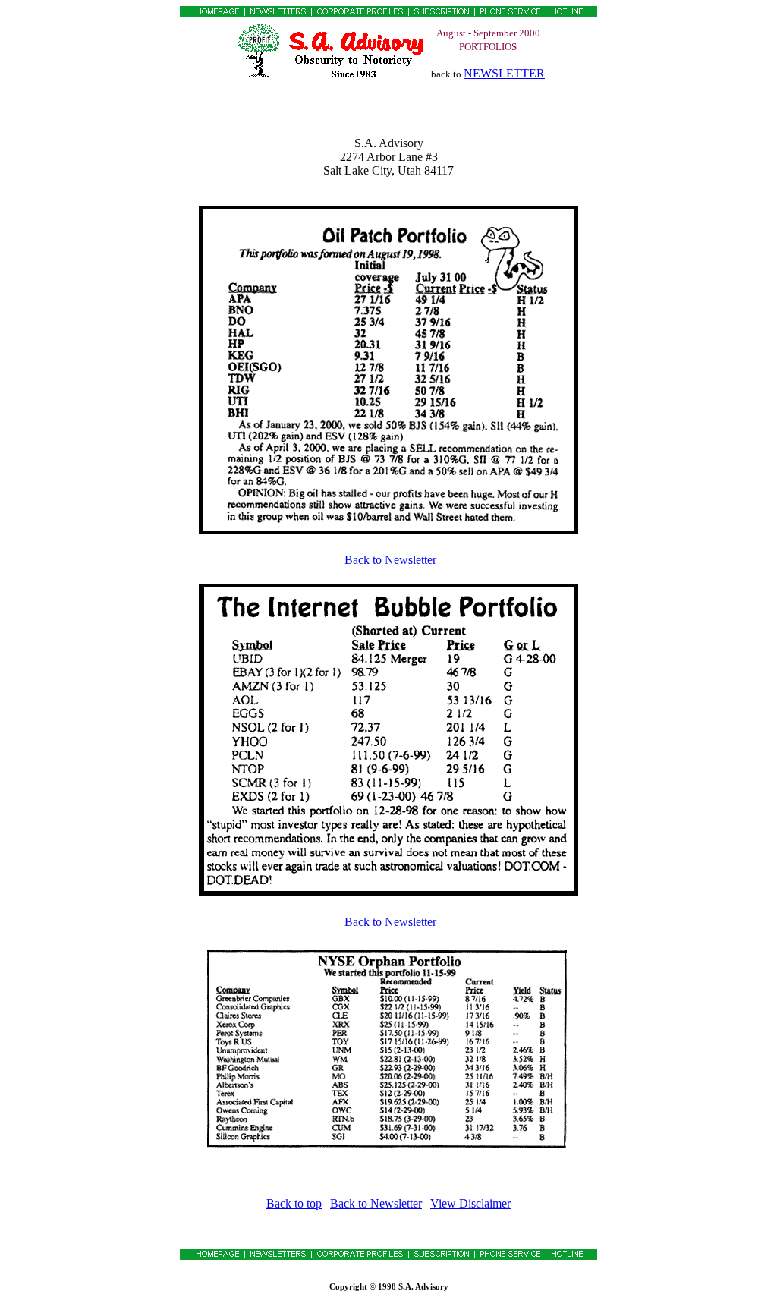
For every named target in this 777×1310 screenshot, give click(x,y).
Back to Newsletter (390, 559)
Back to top (294, 1203)
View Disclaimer (470, 1203)
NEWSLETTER (504, 73)
